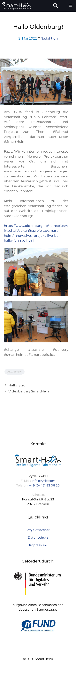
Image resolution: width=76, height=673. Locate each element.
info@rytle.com (43, 481)
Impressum (38, 545)
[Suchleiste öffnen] (56, 6)
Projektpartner (38, 530)
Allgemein (14, 371)
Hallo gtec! (17, 385)
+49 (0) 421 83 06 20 (44, 485)
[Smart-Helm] (17, 6)
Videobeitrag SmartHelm (29, 391)
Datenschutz (38, 537)
